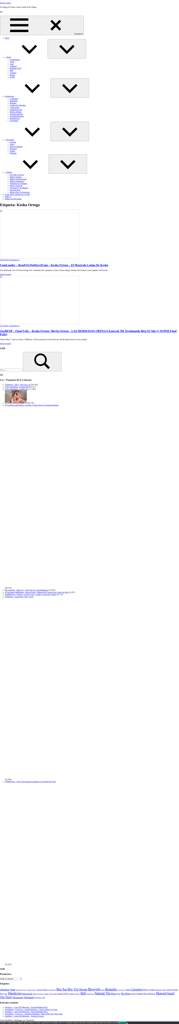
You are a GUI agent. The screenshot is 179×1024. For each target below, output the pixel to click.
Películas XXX (15, 68)
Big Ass (61, 989)
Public (133, 994)
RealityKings (15, 118)
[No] (127, 1023)
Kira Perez (40, 994)
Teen (8, 997)
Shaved (161, 993)
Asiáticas (13, 66)
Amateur (13, 73)
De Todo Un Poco (17, 175)
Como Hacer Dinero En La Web (17, 194)
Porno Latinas (5, 3)
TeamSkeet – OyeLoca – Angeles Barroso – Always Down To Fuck (31, 1010)
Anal (12, 64)
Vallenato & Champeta (18, 183)
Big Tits (73, 989)
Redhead (140, 994)
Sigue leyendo (5, 274)
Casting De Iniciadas (18, 105)
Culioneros (14, 99)
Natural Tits (103, 993)
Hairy (6, 994)
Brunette (111, 989)
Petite (118, 994)
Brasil (103, 990)
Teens (12, 62)
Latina (46, 994)
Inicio (7, 38)
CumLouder (14, 107)
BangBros (14, 101)
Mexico (77, 994)
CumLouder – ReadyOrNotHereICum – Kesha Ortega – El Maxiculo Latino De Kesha (54, 265)
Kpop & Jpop (15, 190)
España (152, 990)
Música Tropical (16, 186)
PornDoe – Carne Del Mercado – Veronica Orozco (24, 1016)
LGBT (12, 77)
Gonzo (169, 990)
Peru (113, 993)
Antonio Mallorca (43, 990)
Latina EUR (53, 994)
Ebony (146, 989)
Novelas (13, 142)
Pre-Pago (126, 993)
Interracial (27, 993)
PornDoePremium (17, 116)
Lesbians (71, 994)
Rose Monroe (149, 994)
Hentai (12, 75)
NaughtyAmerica (16, 114)
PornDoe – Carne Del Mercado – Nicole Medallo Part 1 (26, 1012)
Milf (11, 71)
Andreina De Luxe (21, 990)
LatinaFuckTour (16, 110)
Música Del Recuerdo (18, 179)
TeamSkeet (14, 121)
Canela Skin (120, 990)
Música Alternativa (17, 181)
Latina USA (62, 993)
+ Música (8, 172)
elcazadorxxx (14, 260)
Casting (127, 990)
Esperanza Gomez (160, 990)
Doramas (13, 149)
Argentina (52, 990)
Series (12, 144)
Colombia (136, 989)
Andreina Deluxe (31, 990)
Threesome (17, 997)
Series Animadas (16, 147)
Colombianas (15, 60)
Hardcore (15, 993)
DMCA (8, 197)
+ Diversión (9, 140)
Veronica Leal (40, 998)
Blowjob (94, 989)
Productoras (9, 96)
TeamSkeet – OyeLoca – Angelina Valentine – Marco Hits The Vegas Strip (33, 1014)
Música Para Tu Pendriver (20, 192)
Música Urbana (16, 177)
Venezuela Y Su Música (19, 188)
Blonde (83, 989)
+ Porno (8, 57)
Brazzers (13, 103)
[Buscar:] (11, 370)
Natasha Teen (90, 994)
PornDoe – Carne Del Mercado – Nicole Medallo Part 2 (26, 1007)
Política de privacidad (13, 199)
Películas (13, 153)
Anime (12, 151)
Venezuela (29, 997)
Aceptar (122, 1023)
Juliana (35, 994)
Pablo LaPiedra (16, 112)
